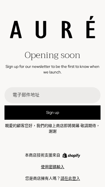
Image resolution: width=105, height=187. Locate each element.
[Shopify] (71, 155)
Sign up (52, 112)
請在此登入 (70, 178)
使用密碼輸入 (52, 166)
